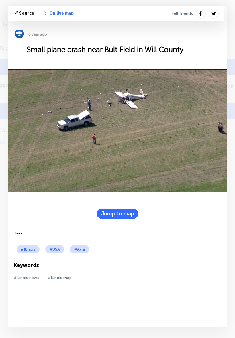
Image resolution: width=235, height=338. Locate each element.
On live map (61, 13)
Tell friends (182, 13)
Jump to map (117, 214)
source (26, 13)
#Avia (79, 249)
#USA (55, 249)
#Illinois (28, 249)
